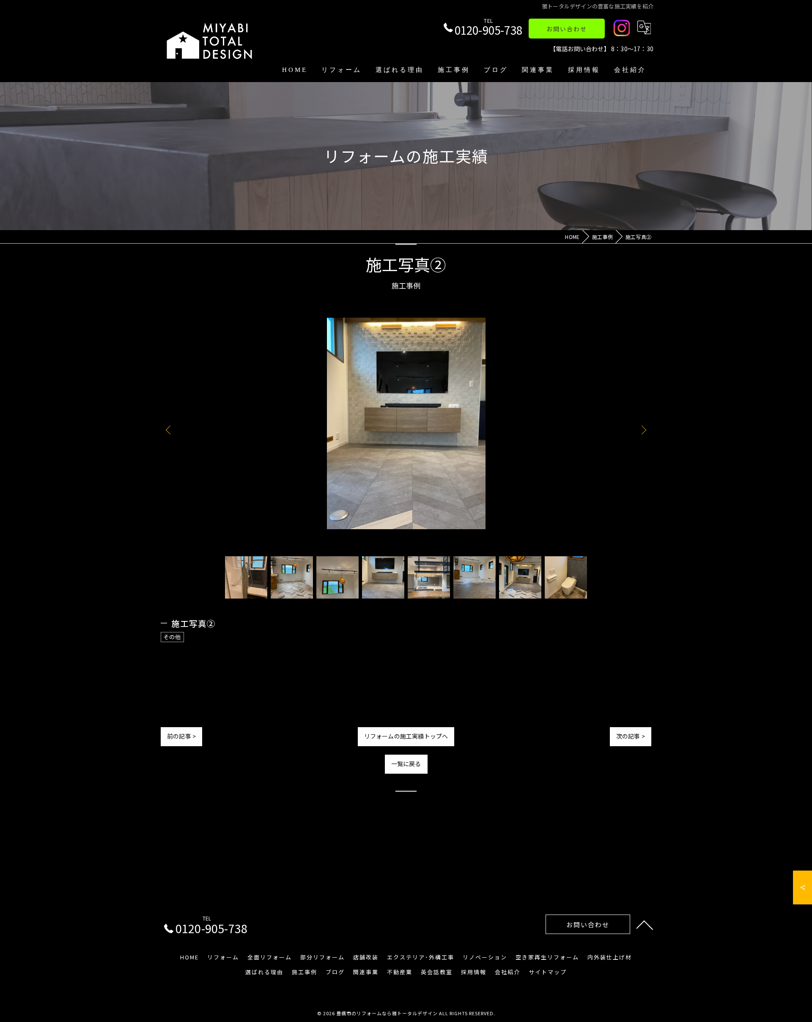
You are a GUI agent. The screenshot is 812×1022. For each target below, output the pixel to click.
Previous (170, 429)
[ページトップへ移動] (644, 924)
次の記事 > (630, 736)
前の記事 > (181, 736)
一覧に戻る (406, 763)
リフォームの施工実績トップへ (406, 736)
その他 (172, 636)
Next (642, 429)
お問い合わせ (566, 29)
